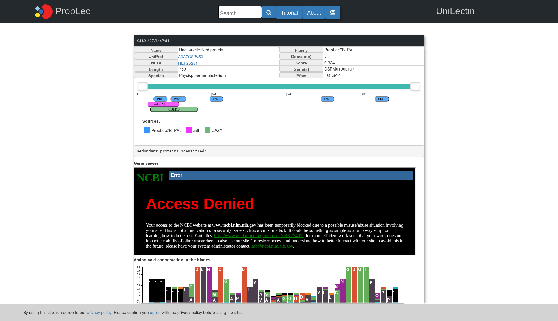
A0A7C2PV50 (190, 56)
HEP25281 (188, 63)
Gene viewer (146, 163)
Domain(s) (301, 57)
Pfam (301, 76)
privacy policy (99, 312)
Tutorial (289, 12)
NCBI (156, 63)
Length (156, 69)
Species (156, 76)
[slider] (143, 86)
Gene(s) (301, 69)
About (314, 12)
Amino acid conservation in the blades (172, 259)
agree (155, 312)
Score (301, 63)
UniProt (156, 57)
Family (301, 50)
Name (156, 50)
